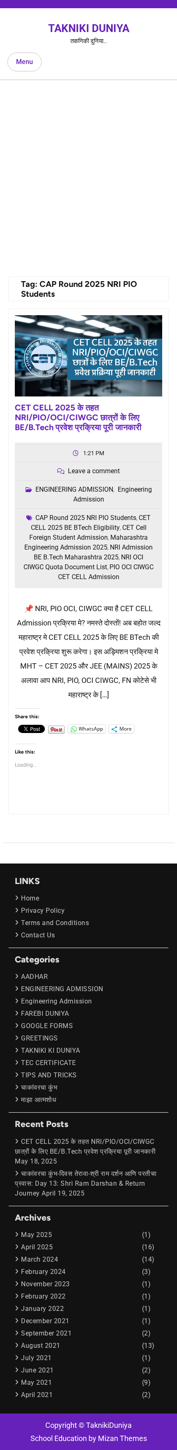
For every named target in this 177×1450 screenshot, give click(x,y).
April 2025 (37, 1247)
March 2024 (39, 1259)
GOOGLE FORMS (47, 1026)
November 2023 (45, 1284)
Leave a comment (94, 471)
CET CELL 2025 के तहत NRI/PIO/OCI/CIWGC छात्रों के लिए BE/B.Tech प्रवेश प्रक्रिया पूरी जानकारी (78, 417)
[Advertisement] (88, 172)
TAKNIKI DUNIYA (88, 28)
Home (30, 898)
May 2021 (36, 1382)
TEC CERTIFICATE (48, 1063)
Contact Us (38, 935)
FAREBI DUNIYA (45, 1013)
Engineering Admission (56, 1001)
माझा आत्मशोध (38, 1100)
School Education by (88, 1438)
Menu (24, 62)
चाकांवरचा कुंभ (39, 1087)
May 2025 (36, 1235)
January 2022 (42, 1309)
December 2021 (45, 1321)
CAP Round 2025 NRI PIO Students (85, 518)
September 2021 (46, 1333)
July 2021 (36, 1358)
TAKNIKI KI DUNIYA (50, 1050)
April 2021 (37, 1395)
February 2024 (43, 1272)
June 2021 (37, 1370)
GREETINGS (39, 1038)
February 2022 (43, 1296)
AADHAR (34, 976)
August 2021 (41, 1345)
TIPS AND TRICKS (49, 1075)
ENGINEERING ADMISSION (74, 489)
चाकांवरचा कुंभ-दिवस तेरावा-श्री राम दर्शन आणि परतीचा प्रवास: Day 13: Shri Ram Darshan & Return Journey (85, 1183)
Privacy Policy (43, 910)
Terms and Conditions (55, 923)
